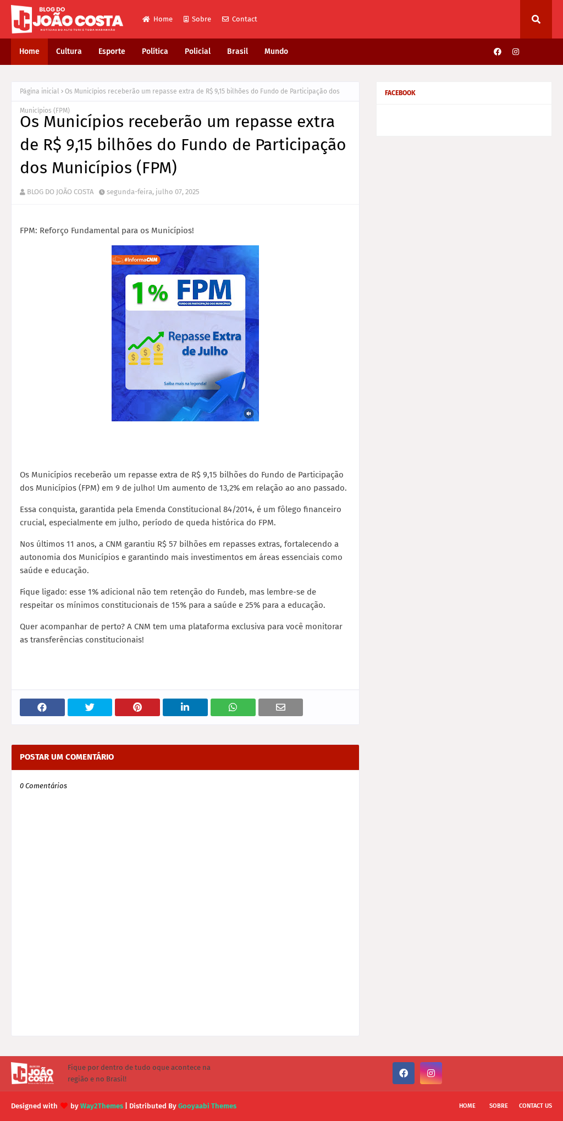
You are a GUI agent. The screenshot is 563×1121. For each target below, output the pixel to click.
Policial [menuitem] (198, 51)
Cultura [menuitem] (69, 51)
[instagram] (516, 52)
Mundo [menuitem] (276, 51)
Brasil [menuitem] (237, 51)
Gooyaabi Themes (207, 1106)
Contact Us (535, 1105)
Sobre (201, 19)
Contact (244, 19)
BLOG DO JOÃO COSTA (60, 192)
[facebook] (497, 52)
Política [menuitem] (155, 51)
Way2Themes (101, 1106)
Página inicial (39, 91)
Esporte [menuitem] (111, 51)
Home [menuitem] (29, 51)
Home (163, 19)
